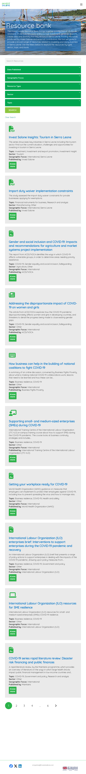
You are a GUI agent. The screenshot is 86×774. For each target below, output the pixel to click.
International (34, 156)
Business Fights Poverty (33, 390)
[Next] (55, 705)
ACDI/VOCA (27, 272)
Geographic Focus (15, 78)
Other (33, 205)
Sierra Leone (46, 156)
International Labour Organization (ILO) (40, 572)
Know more (12, 165)
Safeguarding (65, 264)
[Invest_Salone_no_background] (6, 4)
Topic (9, 103)
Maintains (26, 684)
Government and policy (54, 564)
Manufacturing (23, 205)
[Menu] (81, 4)
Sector (10, 94)
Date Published (14, 69)
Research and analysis (57, 202)
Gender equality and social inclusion (41, 264)
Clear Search (10, 117)
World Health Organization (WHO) (38, 506)
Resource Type (14, 86)
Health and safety (51, 498)
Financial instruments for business (30, 202)
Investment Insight (68, 151)
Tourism (20, 154)
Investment (20, 151)
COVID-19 (19, 264)
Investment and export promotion (43, 151)
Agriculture (21, 266)
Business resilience (23, 382)
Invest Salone (28, 159)
